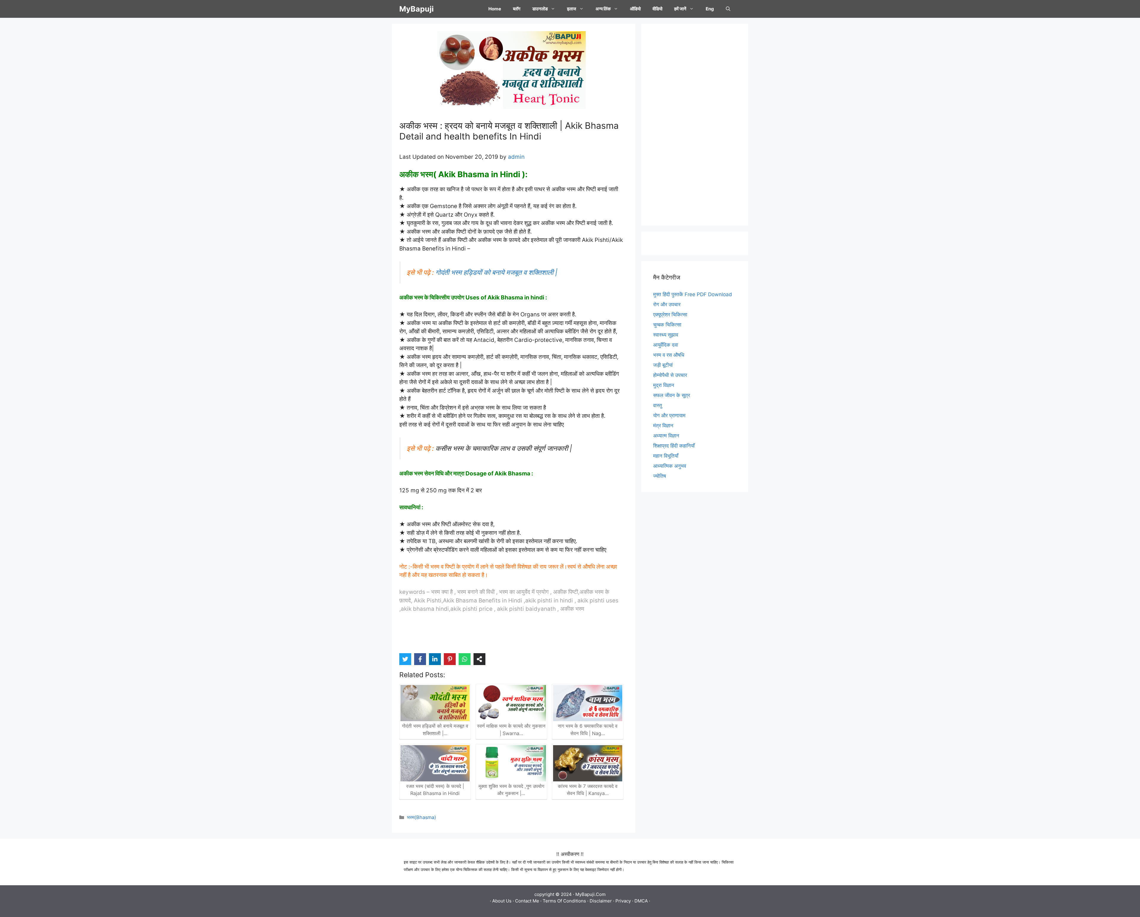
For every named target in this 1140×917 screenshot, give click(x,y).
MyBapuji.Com (590, 894)
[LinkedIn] (435, 659)
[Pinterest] (450, 659)
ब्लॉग (516, 9)
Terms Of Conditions (564, 901)
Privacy (623, 901)
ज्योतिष (659, 476)
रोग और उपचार (666, 304)
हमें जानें (680, 9)
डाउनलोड (540, 9)
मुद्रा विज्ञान (663, 385)
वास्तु (657, 405)
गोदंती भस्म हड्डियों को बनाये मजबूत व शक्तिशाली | (496, 272)
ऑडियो (635, 9)
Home (494, 9)
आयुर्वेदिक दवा (665, 345)
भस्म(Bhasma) (421, 817)
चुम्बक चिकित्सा (667, 325)
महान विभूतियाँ (665, 456)
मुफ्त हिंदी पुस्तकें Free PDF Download (692, 294)
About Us (502, 901)
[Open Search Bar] (728, 9)
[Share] (479, 659)
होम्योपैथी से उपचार (670, 375)
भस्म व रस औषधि (668, 355)
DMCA (641, 901)
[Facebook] (420, 659)
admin (516, 156)
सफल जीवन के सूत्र (671, 395)
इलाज (571, 9)
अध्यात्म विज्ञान (666, 436)
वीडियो (657, 9)
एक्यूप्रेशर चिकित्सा (670, 315)
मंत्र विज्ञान (663, 426)
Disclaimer (601, 901)
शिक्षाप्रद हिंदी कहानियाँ (674, 446)
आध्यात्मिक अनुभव (669, 466)
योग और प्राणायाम (669, 415)
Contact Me (527, 901)
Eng (710, 9)
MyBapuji (416, 8)
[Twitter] (405, 659)
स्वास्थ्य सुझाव (665, 335)
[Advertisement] (694, 125)
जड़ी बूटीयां (663, 365)
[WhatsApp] (465, 659)
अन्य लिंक (603, 9)
